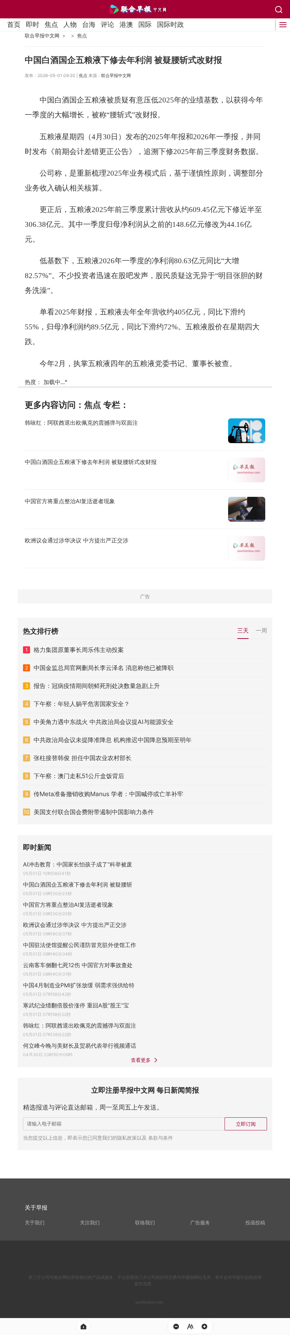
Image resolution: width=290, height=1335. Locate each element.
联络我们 (145, 1222)
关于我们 (35, 1222)
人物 (70, 24)
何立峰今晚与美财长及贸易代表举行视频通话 (79, 1045)
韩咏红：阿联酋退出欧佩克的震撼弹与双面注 (79, 1025)
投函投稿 (255, 1222)
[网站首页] (83, 1326)
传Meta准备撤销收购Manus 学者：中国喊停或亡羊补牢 (108, 794)
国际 (145, 24)
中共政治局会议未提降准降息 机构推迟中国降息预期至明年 (113, 739)
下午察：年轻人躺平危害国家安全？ (82, 703)
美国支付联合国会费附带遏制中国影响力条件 (94, 812)
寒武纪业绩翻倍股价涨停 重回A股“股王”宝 (76, 1005)
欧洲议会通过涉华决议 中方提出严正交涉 (75, 924)
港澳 (126, 24)
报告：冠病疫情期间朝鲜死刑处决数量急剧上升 (97, 685)
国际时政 (170, 24)
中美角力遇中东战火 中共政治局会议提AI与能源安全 (104, 721)
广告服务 (200, 1222)
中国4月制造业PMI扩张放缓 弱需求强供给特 (78, 985)
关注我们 (90, 1222)
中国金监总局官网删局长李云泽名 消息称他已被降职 (104, 667)
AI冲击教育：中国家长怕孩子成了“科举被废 (77, 864)
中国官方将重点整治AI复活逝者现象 (68, 904)
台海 (88, 24)
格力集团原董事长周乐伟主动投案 (79, 649)
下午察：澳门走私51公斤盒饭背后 (79, 776)
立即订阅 (246, 1124)
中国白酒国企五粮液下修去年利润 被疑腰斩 (77, 884)
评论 (107, 24)
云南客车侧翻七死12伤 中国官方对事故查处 (78, 965)
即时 (32, 24)
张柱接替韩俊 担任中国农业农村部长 (83, 757)
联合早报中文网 (42, 36)
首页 (14, 24)
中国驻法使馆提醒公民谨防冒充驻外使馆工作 (79, 944)
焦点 (51, 24)
